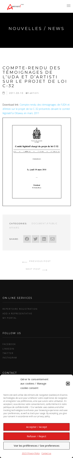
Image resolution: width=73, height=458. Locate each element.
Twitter (8, 353)
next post (33, 269)
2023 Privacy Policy (31, 453)
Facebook (9, 344)
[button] (68, 383)
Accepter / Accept (36, 427)
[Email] (52, 239)
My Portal (10, 318)
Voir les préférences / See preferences (36, 445)
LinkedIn (8, 348)
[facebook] (27, 239)
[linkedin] (44, 239)
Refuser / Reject (36, 436)
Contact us (46, 453)
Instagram (10, 357)
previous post (39, 261)
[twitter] (35, 239)
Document (39, 223)
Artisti (34, 93)
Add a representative (17, 313)
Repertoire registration (20, 308)
